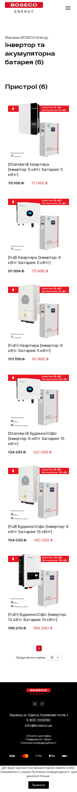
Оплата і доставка (38, 735)
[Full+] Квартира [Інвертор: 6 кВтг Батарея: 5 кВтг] (35, 348)
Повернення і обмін (38, 739)
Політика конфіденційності (38, 742)
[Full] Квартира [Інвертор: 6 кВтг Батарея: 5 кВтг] (34, 260)
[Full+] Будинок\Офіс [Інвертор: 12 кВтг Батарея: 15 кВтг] (37, 617)
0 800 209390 (38, 720)
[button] (35, 704)
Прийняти (38, 785)
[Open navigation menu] (68, 8)
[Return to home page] (24, 5)
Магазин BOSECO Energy (26, 37)
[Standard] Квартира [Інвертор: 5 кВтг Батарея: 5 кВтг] (35, 169)
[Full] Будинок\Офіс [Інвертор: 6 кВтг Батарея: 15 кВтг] (38, 529)
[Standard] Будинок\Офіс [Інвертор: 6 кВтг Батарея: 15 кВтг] (36, 438)
